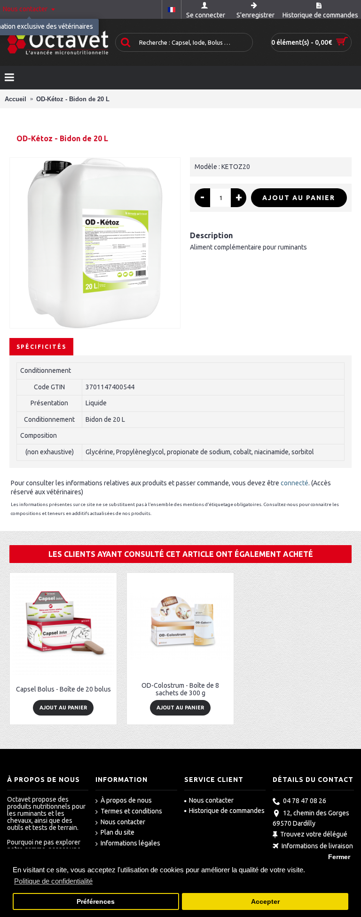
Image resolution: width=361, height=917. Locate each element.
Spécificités (41, 347)
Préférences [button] (96, 901)
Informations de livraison (317, 846)
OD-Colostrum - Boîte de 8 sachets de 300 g (180, 689)
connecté (294, 483)
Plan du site (117, 832)
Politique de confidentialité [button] (53, 881)
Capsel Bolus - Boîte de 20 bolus (63, 689)
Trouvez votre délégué (313, 834)
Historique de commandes (227, 810)
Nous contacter (123, 822)
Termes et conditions (131, 811)
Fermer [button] (339, 857)
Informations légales (130, 843)
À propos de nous (126, 800)
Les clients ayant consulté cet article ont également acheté (180, 554)
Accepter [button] (265, 901)
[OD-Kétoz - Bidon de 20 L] (94, 243)
